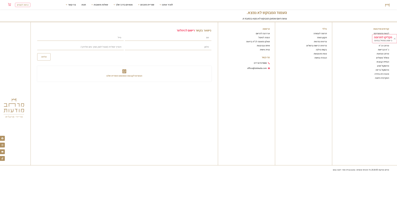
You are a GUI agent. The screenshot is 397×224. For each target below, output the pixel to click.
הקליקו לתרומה (383, 37)
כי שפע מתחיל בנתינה (383, 40)
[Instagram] (2, 145)
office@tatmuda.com (257, 68)
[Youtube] (2, 151)
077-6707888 (260, 62)
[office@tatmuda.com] (269, 68)
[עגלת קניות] (9, 4)
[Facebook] (2, 138)
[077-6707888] (269, 63)
